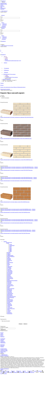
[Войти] (0, 49)
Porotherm (9, 259)
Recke (8, 261)
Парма (8, 298)
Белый (10, 244)
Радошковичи (9, 301)
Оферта (1, 369)
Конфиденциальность (4, 368)
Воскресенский (10, 278)
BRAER (8, 252)
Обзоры (1, 352)
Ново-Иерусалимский (11, 296)
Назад (6, 57)
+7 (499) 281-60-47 (3, 11)
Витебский (9, 276)
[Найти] (1, 21)
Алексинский (9, 271)
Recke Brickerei (10, 262)
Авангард (9, 269)
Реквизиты (2, 344)
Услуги (1, 335)
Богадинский (9, 272)
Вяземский (9, 281)
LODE (8, 257)
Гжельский (9, 282)
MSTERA (9, 258)
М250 (10, 248)
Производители (9, 242)
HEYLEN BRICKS (10, 256)
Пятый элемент (10, 300)
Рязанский (9, 303)
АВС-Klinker (9, 270)
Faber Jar (8, 253)
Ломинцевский (10, 293)
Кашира (8, 286)
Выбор (8, 279)
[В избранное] (0, 121)
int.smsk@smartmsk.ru (7, 79)
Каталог (2, 332)
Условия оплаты (3, 348)
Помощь (2, 346)
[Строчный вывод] (3, 100)
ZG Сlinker (9, 268)
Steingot (8, 264)
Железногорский (10, 285)
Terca (8, 265)
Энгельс (8, 311)
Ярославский (9, 313)
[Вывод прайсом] (4, 100)
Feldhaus (8, 254)
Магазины (2, 345)
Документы (2, 341)
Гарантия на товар (3, 350)
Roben (8, 263)
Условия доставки (3, 349)
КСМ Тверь (9, 291)
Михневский (9, 294)
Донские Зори (10, 284)
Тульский (9, 310)
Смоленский (9, 305)
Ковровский (9, 289)
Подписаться (3, 329)
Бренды (1, 334)
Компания (2, 336)
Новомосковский (10, 297)
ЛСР (8, 243)
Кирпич (5, 241)
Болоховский (9, 273)
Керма (8, 287)
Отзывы (2, 340)
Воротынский (10, 277)
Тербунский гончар (11, 308)
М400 (10, 250)
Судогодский (9, 307)
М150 (10, 246)
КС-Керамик (9, 290)
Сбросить (25, 323)
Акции (1, 333)
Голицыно (9, 283)
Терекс (8, 309)
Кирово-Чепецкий (10, 288)
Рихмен (8, 302)
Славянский (9, 304)
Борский (8, 275)
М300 (10, 249)
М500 (10, 251)
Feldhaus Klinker (10, 255)
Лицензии (2, 339)
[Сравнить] (1, 122)
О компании (2, 338)
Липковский (9, 292)
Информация (2, 342)
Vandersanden (9, 266)
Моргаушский (10, 295)
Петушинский (10, 299)
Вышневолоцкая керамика (12, 280)
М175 (10, 247)
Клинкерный (11, 245)
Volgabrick (9, 267)
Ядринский (9, 312)
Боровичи (9, 274)
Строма (8, 306)
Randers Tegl (9, 260)
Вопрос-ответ (3, 351)
